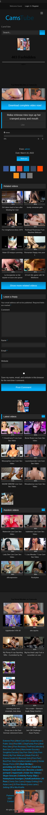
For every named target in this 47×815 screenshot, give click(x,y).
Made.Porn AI (31, 755)
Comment (5, 310)
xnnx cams (32, 784)
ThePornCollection (35, 747)
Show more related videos (23, 285)
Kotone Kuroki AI (10, 758)
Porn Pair (36, 758)
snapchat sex (36, 741)
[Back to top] (39, 808)
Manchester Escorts (29, 749)
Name (4, 340)
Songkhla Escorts (10, 752)
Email (4, 351)
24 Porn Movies (20, 784)
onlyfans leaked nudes (27, 761)
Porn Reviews (19, 747)
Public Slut (7, 744)
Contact (10, 801)
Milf (17, 764)
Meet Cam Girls (22, 741)
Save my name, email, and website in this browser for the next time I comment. (22, 378)
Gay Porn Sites (25, 752)
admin (27, 149)
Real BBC (18, 744)
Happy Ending (31, 781)
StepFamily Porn (31, 744)
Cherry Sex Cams (16, 781)
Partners (10, 796)
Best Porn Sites (9, 761)
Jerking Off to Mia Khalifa (13, 787)
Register (35, 6)
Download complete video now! (25, 105)
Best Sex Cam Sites (11, 749)
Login (27, 6)
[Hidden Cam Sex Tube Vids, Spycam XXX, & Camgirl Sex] (19, 17)
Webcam (24, 159)
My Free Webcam (16, 755)
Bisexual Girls (25, 758)
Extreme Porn (9, 741)
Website (4, 361)
